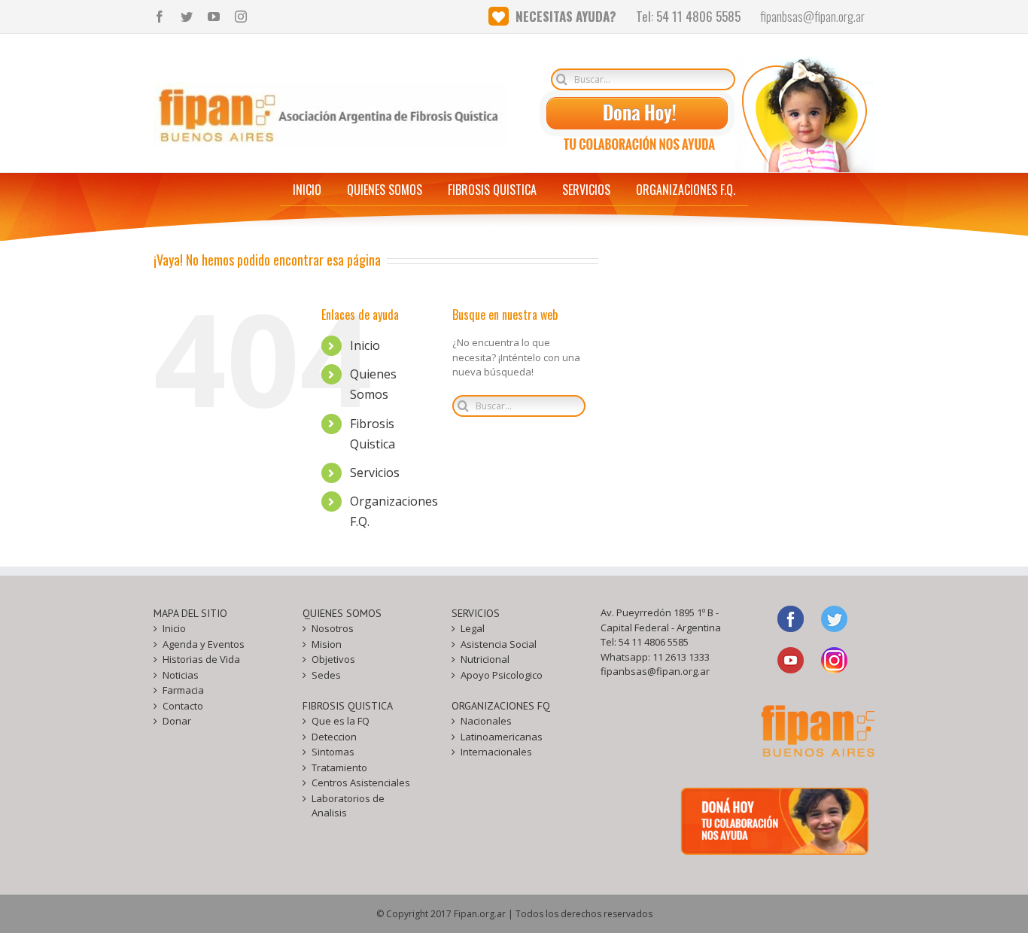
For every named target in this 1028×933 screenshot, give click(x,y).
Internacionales (496, 751)
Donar (177, 721)
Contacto (183, 706)
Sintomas (333, 751)
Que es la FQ (341, 721)
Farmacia (183, 690)
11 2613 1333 (681, 657)
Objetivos (333, 659)
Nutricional (485, 659)
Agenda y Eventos (204, 644)
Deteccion (334, 736)
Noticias (181, 675)
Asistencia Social (499, 644)
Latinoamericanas (502, 736)
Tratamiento (339, 767)
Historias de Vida (201, 659)
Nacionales (486, 721)
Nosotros (333, 628)
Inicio (365, 345)
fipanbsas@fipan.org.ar (655, 671)
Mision (327, 644)
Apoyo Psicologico (502, 675)
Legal (473, 628)
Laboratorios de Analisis (348, 806)
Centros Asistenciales (361, 782)
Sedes (326, 675)
